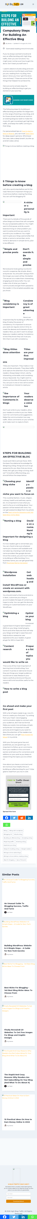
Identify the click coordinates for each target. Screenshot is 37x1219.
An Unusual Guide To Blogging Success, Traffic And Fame (16, 906)
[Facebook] (6, 816)
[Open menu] (33, 4)
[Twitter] (14, 816)
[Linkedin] (29, 816)
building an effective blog (12, 838)
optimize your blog (10, 845)
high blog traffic (9, 841)
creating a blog (27, 838)
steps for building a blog (11, 849)
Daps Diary (30, 133)
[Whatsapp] (6, 823)
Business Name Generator (17, 563)
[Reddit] (21, 816)
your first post (21, 860)
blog (5, 830)
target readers (26, 849)
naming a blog (21, 841)
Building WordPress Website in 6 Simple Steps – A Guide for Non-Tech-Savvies (18, 948)
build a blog (18, 834)
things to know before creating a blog (16, 856)
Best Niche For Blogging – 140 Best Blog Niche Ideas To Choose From (18, 990)
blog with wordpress (16, 830)
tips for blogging (9, 860)
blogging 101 (8, 834)
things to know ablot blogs (12, 852)
